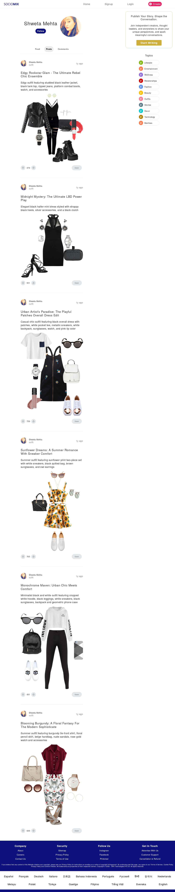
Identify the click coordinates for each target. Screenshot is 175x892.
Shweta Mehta (35, 62)
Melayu (12, 884)
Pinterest (104, 858)
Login (130, 4)
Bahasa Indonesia (86, 876)
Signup (109, 4)
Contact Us (20, 858)
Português (108, 876)
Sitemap (62, 850)
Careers (20, 854)
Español (8, 876)
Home (86, 4)
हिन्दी (137, 876)
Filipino (95, 884)
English (163, 884)
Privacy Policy (62, 854)
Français (24, 876)
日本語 (67, 876)
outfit (31, 64)
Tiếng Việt (117, 884)
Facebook (104, 854)
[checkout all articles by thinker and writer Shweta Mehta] (24, 63)
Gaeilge (73, 884)
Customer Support (149, 854)
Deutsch (39, 876)
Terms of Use (62, 858)
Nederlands (164, 876)
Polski (32, 884)
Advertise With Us (150, 850)
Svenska (141, 884)
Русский (124, 876)
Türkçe (52, 884)
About (20, 850)
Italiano (53, 876)
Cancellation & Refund (150, 858)
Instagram (104, 850)
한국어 (148, 876)
